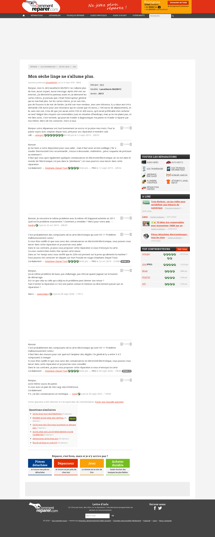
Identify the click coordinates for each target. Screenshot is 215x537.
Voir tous (182, 249)
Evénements (139, 15)
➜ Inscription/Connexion (178, 6)
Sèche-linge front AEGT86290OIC (47, 414)
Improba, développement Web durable (94, 520)
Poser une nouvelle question (109, 401)
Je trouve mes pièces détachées (40, 471)
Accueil (42, 6)
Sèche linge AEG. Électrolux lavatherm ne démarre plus (54, 426)
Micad (144, 271)
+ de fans (151, 7)
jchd (144, 264)
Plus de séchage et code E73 (45, 442)
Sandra (32, 225)
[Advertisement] (107, 38)
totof (75, 393)
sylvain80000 (51, 82)
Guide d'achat (120, 15)
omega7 (39, 135)
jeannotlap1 (43, 293)
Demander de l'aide (178, 2)
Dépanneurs (55, 15)
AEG (102, 84)
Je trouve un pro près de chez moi (65, 471)
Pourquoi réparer (75, 15)
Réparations (37, 15)
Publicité (146, 520)
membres (151, 4)
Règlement (136, 520)
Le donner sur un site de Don (92, 471)
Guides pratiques (98, 15)
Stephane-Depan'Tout (56, 167)
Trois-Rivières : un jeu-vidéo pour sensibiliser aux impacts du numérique (168, 204)
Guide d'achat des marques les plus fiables (118, 471)
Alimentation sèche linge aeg (45, 438)
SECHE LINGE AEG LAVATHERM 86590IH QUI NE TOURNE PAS (53, 433)
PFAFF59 (146, 277)
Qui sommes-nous (59, 520)
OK (113, 515)
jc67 (144, 283)
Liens (145, 216)
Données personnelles (122, 520)
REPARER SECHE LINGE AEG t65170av (48, 418)
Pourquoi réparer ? (173, 208)
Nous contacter (165, 520)
